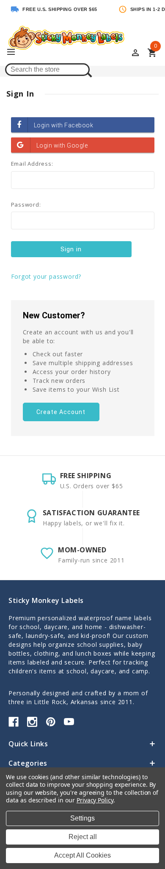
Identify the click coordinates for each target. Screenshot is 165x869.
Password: (26, 204)
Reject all (83, 836)
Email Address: (32, 163)
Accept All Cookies (82, 855)
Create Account (60, 412)
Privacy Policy (95, 800)
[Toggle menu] (14, 52)
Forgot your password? (46, 276)
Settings (82, 818)
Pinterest (51, 722)
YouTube (69, 722)
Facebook (13, 722)
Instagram (32, 722)
